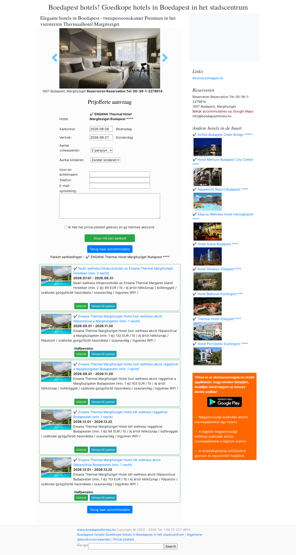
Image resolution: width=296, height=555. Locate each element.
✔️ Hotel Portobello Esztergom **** (220, 344)
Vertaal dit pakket (103, 306)
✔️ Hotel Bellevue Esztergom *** (218, 294)
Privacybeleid (123, 539)
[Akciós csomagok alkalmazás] (224, 402)
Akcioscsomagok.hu (208, 78)
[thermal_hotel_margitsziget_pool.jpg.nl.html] (56, 58)
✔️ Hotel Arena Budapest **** (215, 244)
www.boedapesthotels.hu (97, 530)
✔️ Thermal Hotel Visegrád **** (217, 319)
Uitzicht (81, 306)
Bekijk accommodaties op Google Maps (223, 111)
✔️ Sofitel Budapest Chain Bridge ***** (222, 135)
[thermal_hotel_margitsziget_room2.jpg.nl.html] (163, 58)
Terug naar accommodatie (110, 249)
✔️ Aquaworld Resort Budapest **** (220, 189)
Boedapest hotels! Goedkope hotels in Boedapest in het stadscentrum (148, 7)
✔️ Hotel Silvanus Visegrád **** (217, 269)
